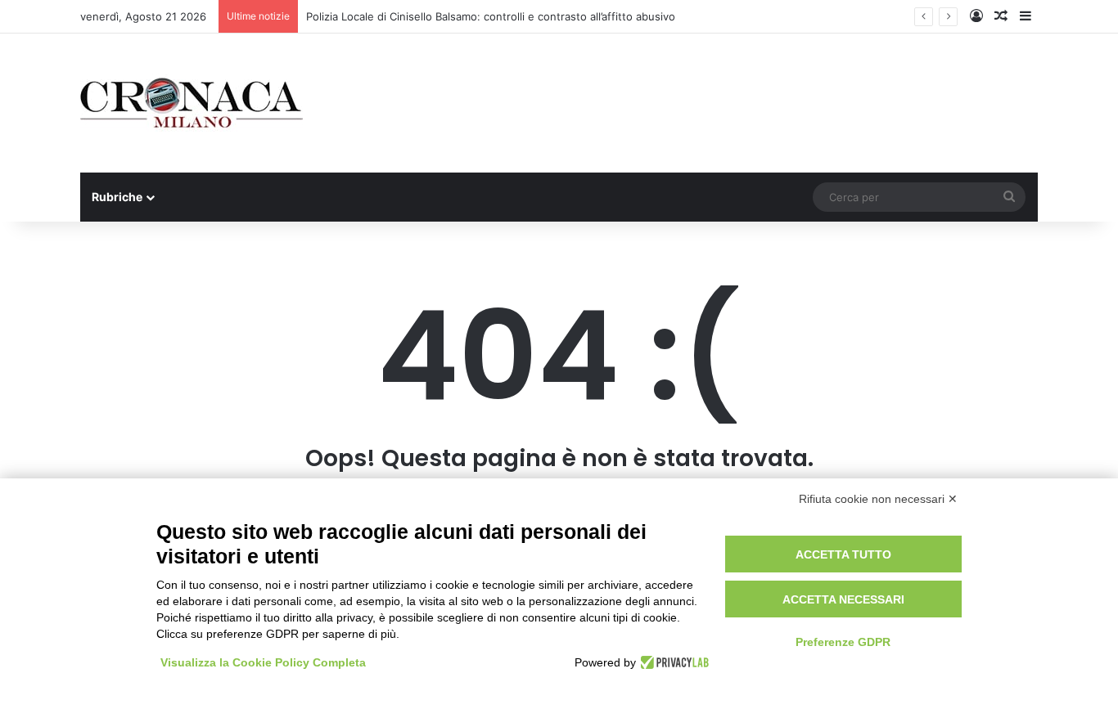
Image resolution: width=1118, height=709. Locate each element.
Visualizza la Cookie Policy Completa (263, 662)
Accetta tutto (843, 554)
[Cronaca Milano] (191, 103)
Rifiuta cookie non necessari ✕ (878, 498)
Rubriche (117, 197)
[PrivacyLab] (672, 662)
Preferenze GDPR (843, 641)
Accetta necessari (843, 599)
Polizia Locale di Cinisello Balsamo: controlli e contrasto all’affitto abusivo (490, 16)
